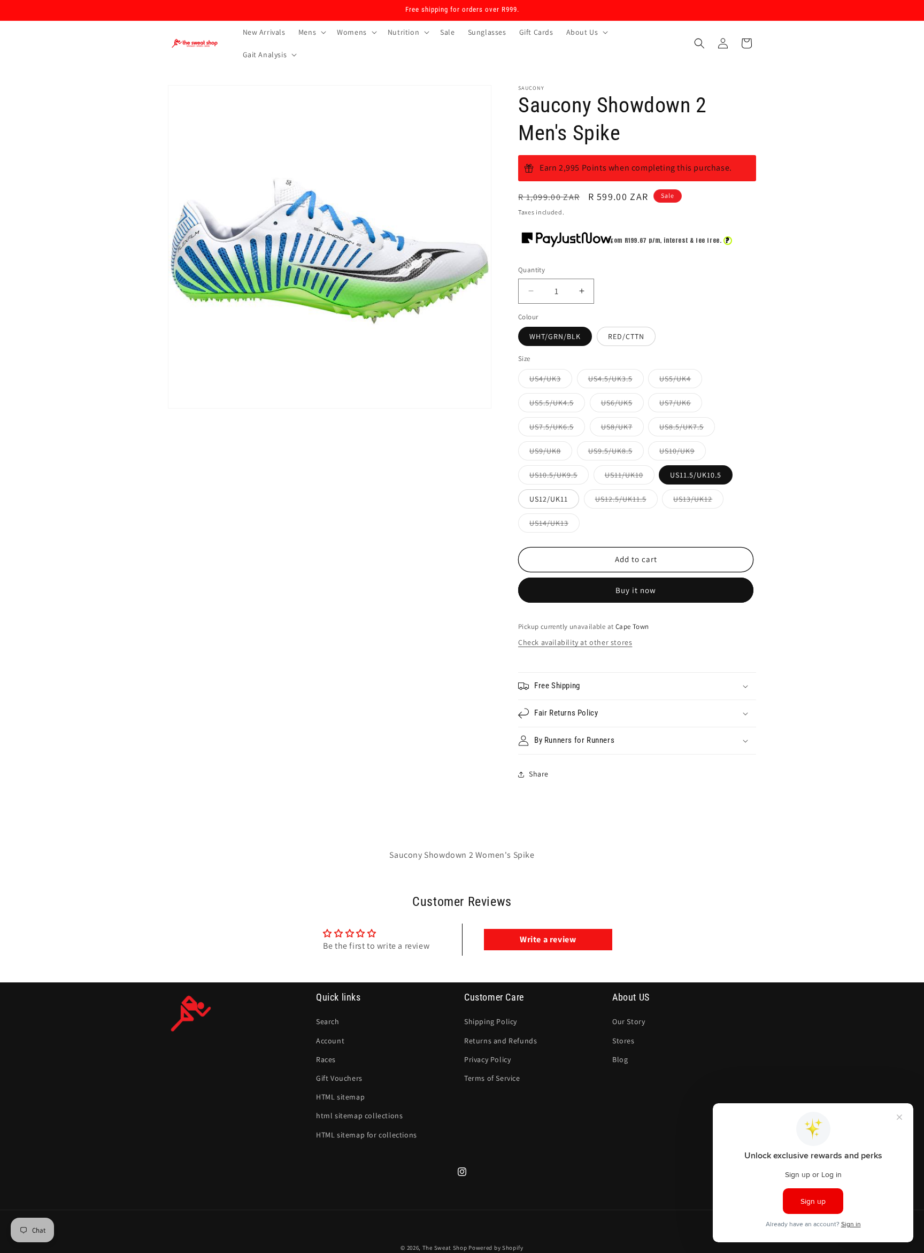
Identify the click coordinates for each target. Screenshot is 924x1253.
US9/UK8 (550, 452)
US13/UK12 (698, 501)
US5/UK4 (680, 380)
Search (328, 1021)
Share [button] (539, 774)
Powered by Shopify (495, 1247)
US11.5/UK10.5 (695, 475)
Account (330, 1040)
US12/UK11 (548, 499)
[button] (311, 32)
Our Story (628, 1021)
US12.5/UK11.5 (626, 501)
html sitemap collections (359, 1115)
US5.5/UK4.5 (557, 404)
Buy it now (635, 590)
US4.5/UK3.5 (616, 380)
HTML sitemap (340, 1097)
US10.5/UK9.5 (559, 477)
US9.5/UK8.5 (616, 452)
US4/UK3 (550, 380)
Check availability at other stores (575, 642)
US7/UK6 (680, 404)
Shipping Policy (490, 1021)
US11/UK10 (629, 477)
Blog (620, 1059)
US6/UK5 (622, 404)
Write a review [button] (548, 939)
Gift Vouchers (339, 1078)
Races (326, 1059)
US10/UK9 (682, 452)
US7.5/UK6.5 (557, 428)
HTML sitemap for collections (366, 1134)
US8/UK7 (622, 428)
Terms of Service (492, 1078)
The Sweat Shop (444, 1247)
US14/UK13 (554, 525)
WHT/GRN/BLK (555, 336)
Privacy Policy (487, 1059)
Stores (623, 1040)
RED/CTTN (626, 336)
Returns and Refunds (500, 1040)
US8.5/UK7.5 (687, 428)
